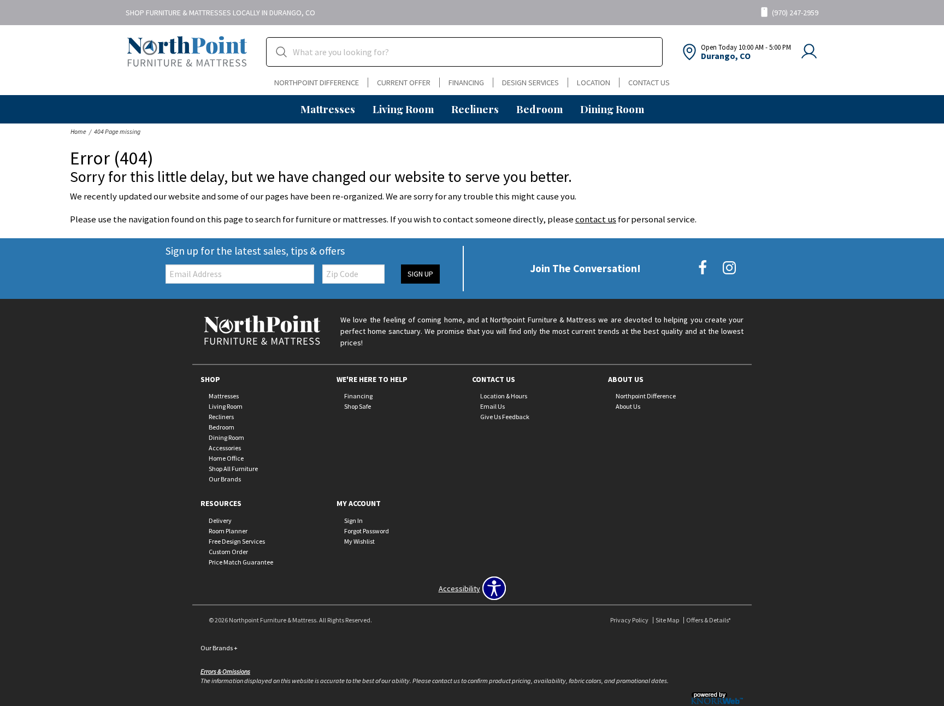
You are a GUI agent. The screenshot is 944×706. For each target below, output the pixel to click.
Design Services (530, 82)
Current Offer (403, 82)
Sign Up (420, 274)
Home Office (226, 458)
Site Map (667, 620)
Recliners (475, 109)
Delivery (220, 520)
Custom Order (228, 552)
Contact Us (649, 82)
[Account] (809, 52)
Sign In (353, 520)
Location (593, 82)
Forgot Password (366, 531)
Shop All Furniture (233, 468)
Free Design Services (237, 541)
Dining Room (612, 109)
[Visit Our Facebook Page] (703, 268)
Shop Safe (357, 406)
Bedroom (539, 109)
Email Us (492, 406)
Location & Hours (503, 396)
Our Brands (225, 479)
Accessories (225, 448)
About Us (628, 406)
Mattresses (327, 109)
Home (78, 131)
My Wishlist (359, 541)
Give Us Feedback (504, 417)
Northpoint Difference (316, 82)
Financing (466, 82)
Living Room (403, 109)
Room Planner (228, 531)
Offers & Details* (708, 620)
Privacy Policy (629, 620)
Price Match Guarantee (241, 562)
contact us (595, 219)
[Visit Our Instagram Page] (729, 268)
